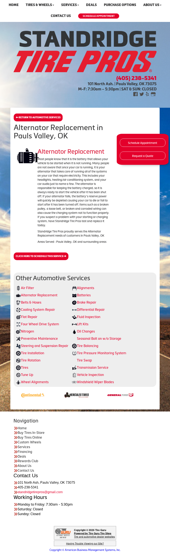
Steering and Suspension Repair (44, 346)
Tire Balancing (87, 346)
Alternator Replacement (39, 295)
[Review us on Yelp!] (147, 94)
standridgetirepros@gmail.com (40, 492)
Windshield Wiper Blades (95, 382)
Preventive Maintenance (39, 338)
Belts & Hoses (31, 302)
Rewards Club (28, 461)
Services (24, 447)
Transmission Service (92, 367)
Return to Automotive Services (39, 117)
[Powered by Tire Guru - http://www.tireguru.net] (63, 533)
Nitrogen (27, 331)
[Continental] (19, 394)
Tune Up (27, 375)
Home (22, 428)
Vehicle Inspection (90, 375)
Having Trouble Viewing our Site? (85, 543)
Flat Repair (29, 317)
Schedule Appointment (142, 143)
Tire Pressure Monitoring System (101, 353)
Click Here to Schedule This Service (40, 256)
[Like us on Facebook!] (135, 94)
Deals (22, 456)
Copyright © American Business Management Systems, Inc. (85, 549)
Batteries (84, 295)
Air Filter (27, 288)
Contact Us (61, 16)
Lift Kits (82, 324)
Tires (24, 367)
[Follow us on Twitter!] (142, 94)
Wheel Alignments (35, 382)
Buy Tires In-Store (31, 432)
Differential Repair (91, 309)
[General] (106, 394)
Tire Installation (32, 353)
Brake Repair (86, 302)
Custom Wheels (29, 442)
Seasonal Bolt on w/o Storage (99, 338)
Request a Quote (142, 156)
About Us (24, 466)
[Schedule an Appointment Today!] (99, 16)
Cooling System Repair (38, 309)
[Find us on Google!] (153, 94)
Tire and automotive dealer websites (94, 534)
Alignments (85, 288)
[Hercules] (63, 394)
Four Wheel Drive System (40, 324)
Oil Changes (86, 331)
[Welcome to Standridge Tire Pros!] (85, 51)
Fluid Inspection (88, 317)
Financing (25, 451)
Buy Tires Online (30, 437)
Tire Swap (84, 360)
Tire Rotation (30, 360)
